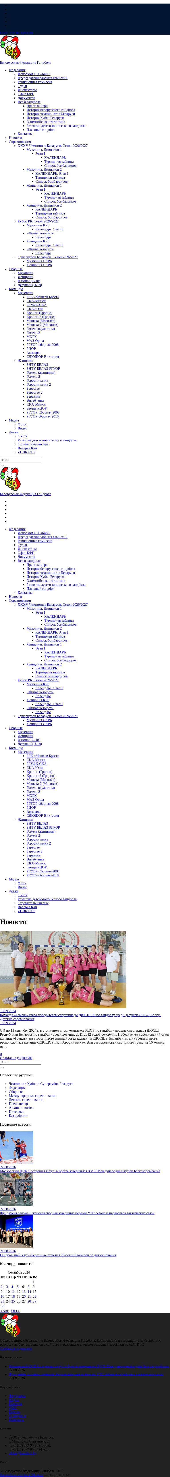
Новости (15, 1404)
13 (24, 1291)
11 (13, 1291)
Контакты (16, 1419)
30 (2, 1306)
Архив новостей (21, 1107)
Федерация (17, 1088)
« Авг (4, 1311)
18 (13, 1296)
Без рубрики (18, 1115)
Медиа (14, 1400)
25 (13, 1301)
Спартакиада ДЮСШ (16, 1058)
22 (34, 1296)
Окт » (15, 1311)
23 (2, 1301)
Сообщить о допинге (16, 1348)
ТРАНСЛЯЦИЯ (16, 33)
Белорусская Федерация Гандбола (25, 62)
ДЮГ (13, 1408)
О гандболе (17, 1416)
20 (24, 1296)
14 (29, 1291)
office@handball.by (23, 1453)
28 (29, 1301)
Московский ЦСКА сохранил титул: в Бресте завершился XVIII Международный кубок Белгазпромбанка (89, 1366)
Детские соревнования (26, 1100)
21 (29, 1296)
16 (2, 1296)
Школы (14, 1412)
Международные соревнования (32, 1096)
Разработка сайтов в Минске (21, 1475)
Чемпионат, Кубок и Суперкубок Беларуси (41, 1084)
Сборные (16, 1092)
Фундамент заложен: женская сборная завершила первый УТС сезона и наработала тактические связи (86, 1374)
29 (34, 1301)
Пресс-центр (18, 1103)
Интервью (16, 1111)
